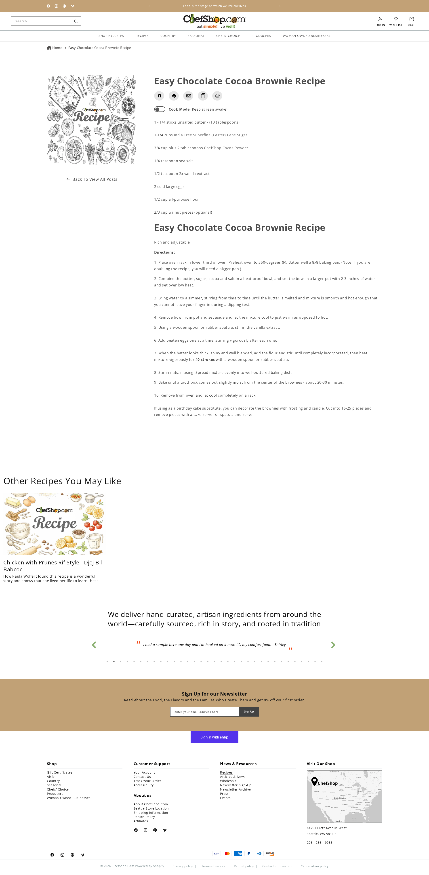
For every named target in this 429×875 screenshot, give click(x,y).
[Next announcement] (280, 6)
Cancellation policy (314, 865)
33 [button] (322, 661)
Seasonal (54, 785)
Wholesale (228, 781)
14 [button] (194, 661)
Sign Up (249, 711)
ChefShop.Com (123, 866)
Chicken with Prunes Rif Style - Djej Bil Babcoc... (52, 565)
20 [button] (234, 661)
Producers (55, 793)
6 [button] (141, 661)
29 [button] (295, 661)
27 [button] (281, 661)
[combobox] (46, 21)
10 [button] (167, 661)
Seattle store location (151, 808)
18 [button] (221, 661)
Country (53, 781)
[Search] (76, 21)
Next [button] (333, 644)
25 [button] (268, 661)
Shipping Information (151, 812)
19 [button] (228, 661)
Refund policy (244, 865)
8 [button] (154, 661)
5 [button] (134, 661)
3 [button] (120, 661)
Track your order (148, 781)
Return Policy (144, 817)
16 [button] (208, 661)
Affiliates (141, 821)
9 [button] (161, 661)
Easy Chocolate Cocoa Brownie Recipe (99, 47)
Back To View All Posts (94, 179)
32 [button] (315, 661)
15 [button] (201, 661)
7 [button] (147, 661)
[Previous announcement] (149, 6)
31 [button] (308, 661)
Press (224, 793)
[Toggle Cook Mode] (159, 109)
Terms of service (213, 865)
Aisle (51, 776)
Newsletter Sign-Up (236, 785)
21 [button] (241, 661)
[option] (214, 646)
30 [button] (301, 661)
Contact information (277, 865)
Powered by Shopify (149, 866)
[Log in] (380, 19)
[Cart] (411, 19)
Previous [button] (94, 644)
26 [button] (275, 661)
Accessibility (144, 785)
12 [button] (181, 661)
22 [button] (248, 661)
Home (57, 47)
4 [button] (127, 661)
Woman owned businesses (68, 798)
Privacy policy (183, 865)
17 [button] (214, 661)
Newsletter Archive (235, 789)
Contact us (142, 776)
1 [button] (107, 661)
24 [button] (261, 661)
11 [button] (174, 661)
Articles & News (233, 776)
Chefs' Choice (58, 789)
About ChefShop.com (151, 804)
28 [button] (288, 661)
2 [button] (114, 661)
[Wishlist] (396, 19)
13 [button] (187, 661)
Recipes (226, 772)
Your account (144, 772)
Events (225, 798)
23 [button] (254, 661)
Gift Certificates (59, 772)
